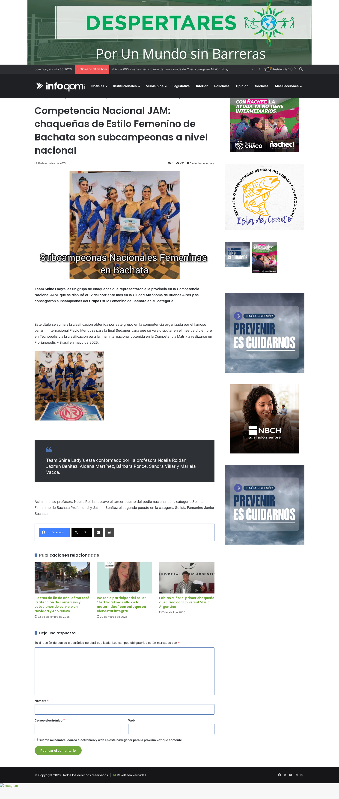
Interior (202, 86)
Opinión (242, 86)
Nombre (42, 701)
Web (131, 720)
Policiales (221, 86)
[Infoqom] (61, 86)
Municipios (155, 86)
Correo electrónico (50, 720)
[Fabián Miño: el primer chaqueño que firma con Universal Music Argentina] (186, 577)
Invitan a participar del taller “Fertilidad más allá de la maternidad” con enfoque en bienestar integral (121, 604)
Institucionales (125, 86)
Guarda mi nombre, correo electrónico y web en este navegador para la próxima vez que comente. (111, 740)
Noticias (97, 86)
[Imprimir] (109, 532)
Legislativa (181, 86)
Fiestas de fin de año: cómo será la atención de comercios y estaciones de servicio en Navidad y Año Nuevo (62, 604)
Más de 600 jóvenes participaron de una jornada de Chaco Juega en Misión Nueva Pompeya (178, 69)
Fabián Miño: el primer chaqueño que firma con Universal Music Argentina (186, 602)
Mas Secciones (287, 86)
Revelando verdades (131, 775)
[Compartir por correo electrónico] (98, 532)
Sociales (261, 86)
